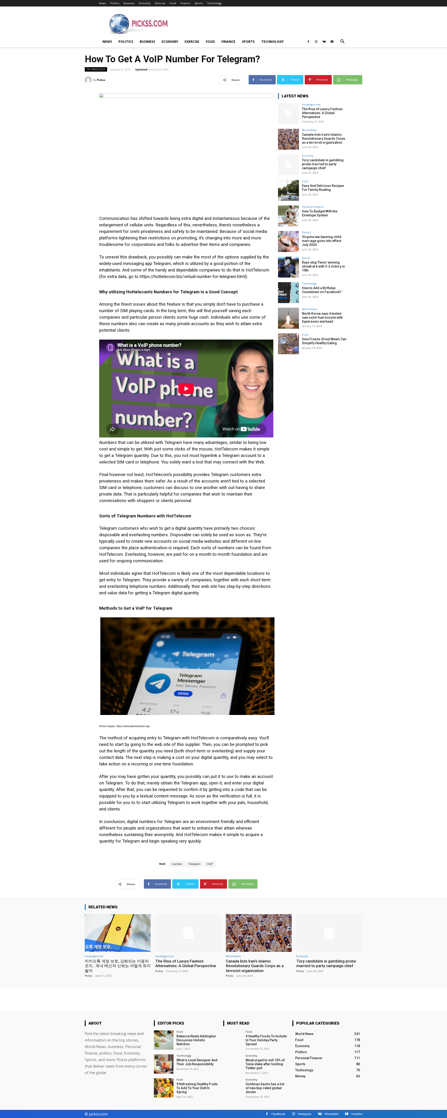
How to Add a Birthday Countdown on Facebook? (322, 290)
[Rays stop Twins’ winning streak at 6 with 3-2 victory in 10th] (288, 267)
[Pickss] (89, 79)
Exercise (160, 3)
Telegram (194, 864)
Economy (144, 3)
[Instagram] (316, 41)
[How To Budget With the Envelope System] (288, 215)
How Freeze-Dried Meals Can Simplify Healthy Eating (324, 341)
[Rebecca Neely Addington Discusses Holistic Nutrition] (163, 1040)
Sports (199, 3)
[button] (342, 42)
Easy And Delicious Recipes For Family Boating (323, 188)
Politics (114, 3)
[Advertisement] (263, 23)
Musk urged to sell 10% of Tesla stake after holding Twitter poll (265, 1064)
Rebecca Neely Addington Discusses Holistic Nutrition (196, 1040)
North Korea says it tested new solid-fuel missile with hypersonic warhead (322, 317)
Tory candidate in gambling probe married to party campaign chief (323, 164)
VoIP (210, 864)
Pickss (101, 80)
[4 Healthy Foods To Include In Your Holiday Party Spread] (233, 1040)
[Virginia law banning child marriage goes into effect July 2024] (288, 241)
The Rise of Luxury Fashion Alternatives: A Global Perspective (322, 113)
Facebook (278, 1114)
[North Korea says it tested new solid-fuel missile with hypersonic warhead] (288, 318)
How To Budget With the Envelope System (319, 213)
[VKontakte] (324, 41)
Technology (214, 3)
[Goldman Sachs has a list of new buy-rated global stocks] (233, 1088)
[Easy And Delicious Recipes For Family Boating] (288, 190)
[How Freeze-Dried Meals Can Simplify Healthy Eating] (288, 343)
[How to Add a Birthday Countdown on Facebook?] (288, 292)
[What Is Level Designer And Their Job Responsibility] (163, 1064)
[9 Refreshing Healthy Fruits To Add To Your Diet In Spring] (163, 1088)
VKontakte (331, 1114)
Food (173, 3)
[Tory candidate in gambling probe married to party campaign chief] (288, 164)
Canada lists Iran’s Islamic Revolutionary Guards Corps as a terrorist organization (323, 138)
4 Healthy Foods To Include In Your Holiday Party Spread (266, 1040)
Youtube (356, 1114)
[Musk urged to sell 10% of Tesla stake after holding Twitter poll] (233, 1064)
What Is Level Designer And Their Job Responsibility (196, 1062)
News (102, 3)
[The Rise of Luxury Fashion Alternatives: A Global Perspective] (288, 113)
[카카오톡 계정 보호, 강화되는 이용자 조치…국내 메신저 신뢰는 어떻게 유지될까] (118, 933)
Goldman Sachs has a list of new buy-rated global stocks (265, 1088)
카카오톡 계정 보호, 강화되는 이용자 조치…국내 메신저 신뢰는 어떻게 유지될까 (118, 966)
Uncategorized (311, 104)
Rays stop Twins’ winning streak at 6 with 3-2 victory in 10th (323, 266)
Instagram (305, 1114)
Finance (185, 3)
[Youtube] (331, 41)
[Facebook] (308, 41)
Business (129, 3)
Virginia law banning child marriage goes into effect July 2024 (321, 241)
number (177, 864)
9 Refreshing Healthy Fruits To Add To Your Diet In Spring (197, 1088)
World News (309, 130)
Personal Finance (312, 206)
